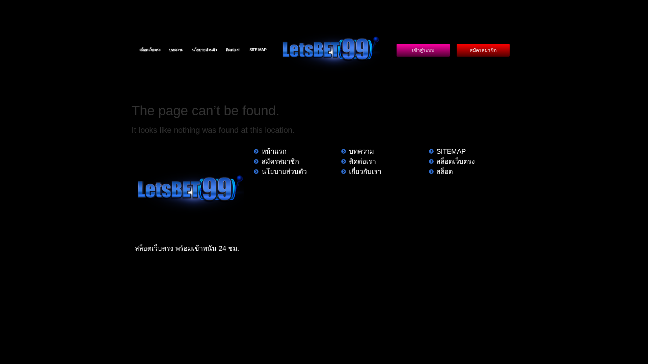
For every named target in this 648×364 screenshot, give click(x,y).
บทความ (176, 50)
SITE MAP (258, 50)
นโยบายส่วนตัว (204, 50)
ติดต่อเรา (233, 50)
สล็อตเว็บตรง (149, 50)
